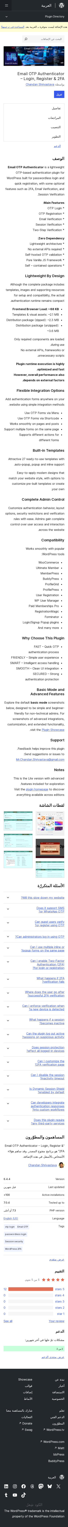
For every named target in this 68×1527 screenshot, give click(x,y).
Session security (14, 1241)
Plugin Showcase (53, 730)
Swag (26, 1430)
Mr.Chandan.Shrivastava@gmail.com (40, 759)
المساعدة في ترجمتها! (12, 26)
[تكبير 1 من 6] (59, 816)
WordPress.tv (53, 1430)
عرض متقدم (56, 1259)
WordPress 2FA (13, 1249)
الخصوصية (58, 1399)
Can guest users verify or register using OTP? (49, 923)
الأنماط (28, 1399)
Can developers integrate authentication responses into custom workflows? (47, 1106)
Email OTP (22, 1226)
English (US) (11, 1218)
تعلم (61, 1410)
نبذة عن (59, 1379)
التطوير (56, 136)
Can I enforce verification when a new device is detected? (43, 1007)
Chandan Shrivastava (40, 84)
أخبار (61, 1386)
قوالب (28, 1386)
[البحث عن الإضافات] (26, 39)
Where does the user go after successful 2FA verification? (44, 993)
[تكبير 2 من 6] (59, 843)
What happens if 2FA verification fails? (50, 980)
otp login (10, 1226)
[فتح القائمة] (6, 5)
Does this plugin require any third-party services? (47, 1121)
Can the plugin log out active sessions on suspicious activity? (43, 1035)
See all (8, 1321)
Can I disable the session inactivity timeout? (47, 1076)
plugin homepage (37, 789)
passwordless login (15, 1234)
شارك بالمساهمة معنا (19, 1410)
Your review (56, 1321)
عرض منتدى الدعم (53, 1357)
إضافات (27, 1392)
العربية (52, 1477)
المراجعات (54, 118)
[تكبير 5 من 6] (28, 838)
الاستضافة (58, 1392)
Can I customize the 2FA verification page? (49, 1062)
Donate (25, 1423)
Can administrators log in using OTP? (39, 936)
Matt (59, 1448)
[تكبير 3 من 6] (59, 866)
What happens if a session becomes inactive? (46, 1021)
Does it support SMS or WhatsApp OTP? (50, 909)
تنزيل (59, 94)
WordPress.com (52, 1442)
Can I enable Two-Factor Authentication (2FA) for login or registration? (47, 964)
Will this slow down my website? (42, 897)
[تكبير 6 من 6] (28, 855)
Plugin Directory (54, 16)
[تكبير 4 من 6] (28, 816)
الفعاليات (26, 1417)
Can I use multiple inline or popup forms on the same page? (42, 948)
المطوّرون (58, 1423)
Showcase (25, 1379)
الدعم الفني (57, 1417)
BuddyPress (56, 1461)
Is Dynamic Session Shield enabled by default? (46, 1090)
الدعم (57, 146)
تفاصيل (56, 108)
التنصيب (56, 127)
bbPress (58, 1454)
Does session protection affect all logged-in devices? (45, 1049)
